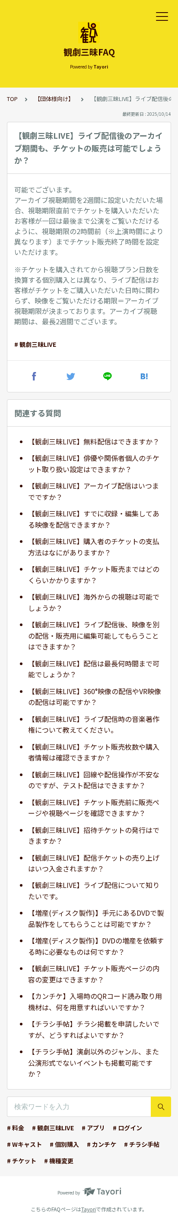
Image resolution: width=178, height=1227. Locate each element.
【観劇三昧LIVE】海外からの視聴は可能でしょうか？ (93, 602)
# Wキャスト (24, 1144)
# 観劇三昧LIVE (35, 344)
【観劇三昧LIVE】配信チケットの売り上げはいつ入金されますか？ (93, 863)
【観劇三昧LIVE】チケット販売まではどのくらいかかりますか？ (93, 574)
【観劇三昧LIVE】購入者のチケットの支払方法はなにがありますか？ (93, 547)
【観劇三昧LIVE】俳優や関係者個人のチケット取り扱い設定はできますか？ (93, 463)
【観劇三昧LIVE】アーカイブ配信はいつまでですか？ (93, 491)
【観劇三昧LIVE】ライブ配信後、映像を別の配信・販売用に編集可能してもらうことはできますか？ (93, 635)
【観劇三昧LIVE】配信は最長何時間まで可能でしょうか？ (93, 669)
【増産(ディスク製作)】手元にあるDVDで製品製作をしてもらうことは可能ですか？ (96, 918)
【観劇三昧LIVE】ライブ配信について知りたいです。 (93, 890)
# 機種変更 (58, 1160)
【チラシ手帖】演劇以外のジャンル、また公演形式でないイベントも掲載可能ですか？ (93, 1062)
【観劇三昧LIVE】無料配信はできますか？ (93, 441)
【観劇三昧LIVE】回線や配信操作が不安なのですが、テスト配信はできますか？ (93, 780)
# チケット (21, 1160)
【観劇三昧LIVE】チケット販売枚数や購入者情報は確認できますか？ (93, 752)
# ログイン (127, 1127)
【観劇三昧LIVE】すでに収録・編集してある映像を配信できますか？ (93, 519)
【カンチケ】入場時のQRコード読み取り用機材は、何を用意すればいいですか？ (95, 1001)
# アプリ (93, 1127)
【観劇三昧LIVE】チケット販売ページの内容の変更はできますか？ (93, 974)
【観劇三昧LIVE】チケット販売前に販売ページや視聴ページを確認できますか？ (93, 808)
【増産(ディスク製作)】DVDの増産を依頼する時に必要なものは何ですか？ (96, 946)
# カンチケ (101, 1144)
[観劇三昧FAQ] (89, 32)
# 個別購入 (64, 1144)
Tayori (88, 1209)
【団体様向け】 (54, 99)
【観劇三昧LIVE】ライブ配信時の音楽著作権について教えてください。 (93, 724)
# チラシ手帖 (141, 1144)
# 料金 (15, 1127)
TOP (12, 99)
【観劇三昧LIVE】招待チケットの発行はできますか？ (93, 835)
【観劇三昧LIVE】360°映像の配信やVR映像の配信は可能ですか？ (94, 697)
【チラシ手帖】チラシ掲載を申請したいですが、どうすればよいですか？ (93, 1029)
